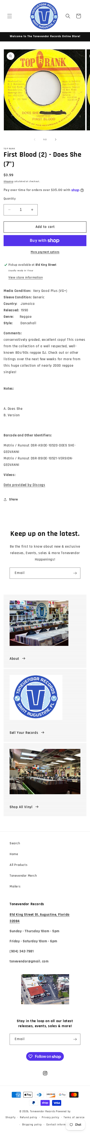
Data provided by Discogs (24, 485)
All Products (18, 865)
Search (15, 843)
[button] (9, 16)
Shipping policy (32, 1124)
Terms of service (74, 1117)
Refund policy (28, 1117)
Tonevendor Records (42, 1111)
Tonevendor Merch (23, 876)
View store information (25, 277)
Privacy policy (50, 1117)
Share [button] (13, 499)
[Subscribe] (75, 573)
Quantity (10, 199)
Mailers (15, 886)
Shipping (8, 181)
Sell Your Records (24, 732)
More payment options (45, 252)
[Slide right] (55, 139)
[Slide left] (34, 139)
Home (14, 854)
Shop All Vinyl (21, 807)
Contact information (59, 1124)
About (14, 658)
